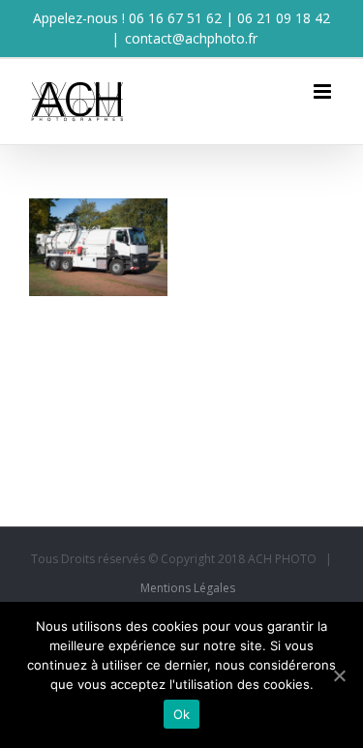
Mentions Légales (187, 588)
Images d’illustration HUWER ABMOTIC (96, 290)
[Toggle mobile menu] (324, 91)
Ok (182, 714)
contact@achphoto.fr (191, 38)
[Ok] (338, 675)
